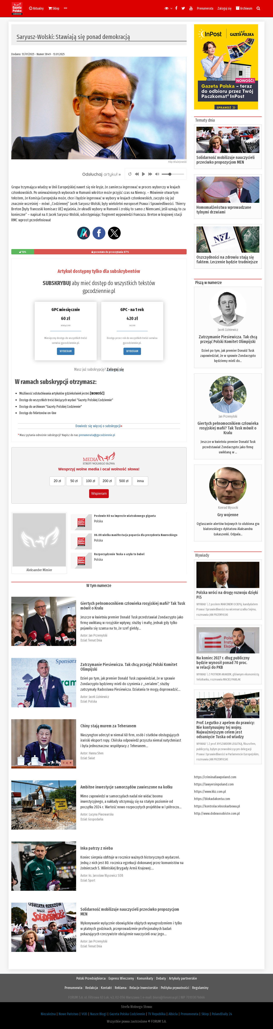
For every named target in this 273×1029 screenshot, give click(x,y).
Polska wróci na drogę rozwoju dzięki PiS (227, 595)
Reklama (120, 988)
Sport (91, 880)
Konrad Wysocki (228, 508)
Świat (91, 758)
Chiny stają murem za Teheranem (108, 725)
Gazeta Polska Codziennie (127, 1014)
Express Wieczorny (121, 978)
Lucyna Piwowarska (101, 814)
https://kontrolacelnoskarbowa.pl (217, 806)
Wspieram (99, 493)
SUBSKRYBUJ (57, 283)
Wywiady (202, 555)
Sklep (205, 1014)
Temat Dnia (95, 640)
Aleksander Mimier (39, 570)
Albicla (173, 1014)
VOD (84, 1014)
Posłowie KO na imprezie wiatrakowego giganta (125, 516)
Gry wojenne (227, 514)
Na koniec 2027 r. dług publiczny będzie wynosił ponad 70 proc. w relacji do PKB (223, 662)
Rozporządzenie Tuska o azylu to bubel (119, 554)
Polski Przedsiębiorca (91, 978)
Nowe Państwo (68, 1014)
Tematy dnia (205, 120)
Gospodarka (95, 819)
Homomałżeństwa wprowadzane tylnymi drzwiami (223, 210)
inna (140, 481)
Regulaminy (200, 988)
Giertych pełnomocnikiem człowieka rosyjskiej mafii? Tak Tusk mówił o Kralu (132, 606)
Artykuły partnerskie (183, 978)
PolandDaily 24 (222, 1014)
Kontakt (106, 988)
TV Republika (157, 1014)
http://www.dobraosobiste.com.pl (217, 813)
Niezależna (48, 1014)
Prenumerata (205, 8)
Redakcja (91, 988)
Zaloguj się (224, 8)
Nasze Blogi (98, 1014)
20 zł (57, 481)
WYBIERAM (66, 351)
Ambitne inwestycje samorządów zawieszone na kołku (126, 787)
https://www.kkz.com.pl (210, 791)
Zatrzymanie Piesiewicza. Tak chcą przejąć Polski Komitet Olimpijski (128, 667)
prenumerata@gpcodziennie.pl (97, 435)
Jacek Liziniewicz (99, 697)
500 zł (123, 481)
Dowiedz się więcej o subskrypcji (99, 426)
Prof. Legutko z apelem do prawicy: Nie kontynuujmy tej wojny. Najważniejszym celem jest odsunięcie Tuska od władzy (225, 729)
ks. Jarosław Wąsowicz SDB (106, 875)
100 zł (90, 481)
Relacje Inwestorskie (143, 988)
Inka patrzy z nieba (96, 848)
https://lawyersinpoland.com (214, 784)
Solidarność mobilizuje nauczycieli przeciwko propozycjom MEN (129, 912)
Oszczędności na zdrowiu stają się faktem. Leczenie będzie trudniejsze (227, 259)
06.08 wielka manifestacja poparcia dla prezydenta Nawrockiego (135, 535)
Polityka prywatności (175, 988)
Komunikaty (145, 978)
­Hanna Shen (96, 753)
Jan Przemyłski (98, 635)
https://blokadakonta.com (212, 799)
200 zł (107, 481)
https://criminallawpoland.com (215, 777)
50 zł (74, 481)
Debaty (161, 978)
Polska (98, 521)
